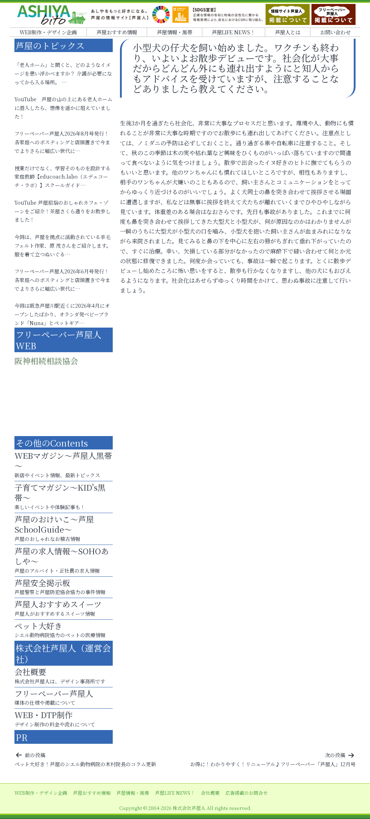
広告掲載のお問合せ (246, 792)
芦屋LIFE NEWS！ (233, 32)
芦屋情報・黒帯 (174, 32)
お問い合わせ (335, 32)
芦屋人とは (287, 32)
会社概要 (210, 792)
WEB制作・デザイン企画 (48, 32)
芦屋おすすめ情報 (116, 32)
